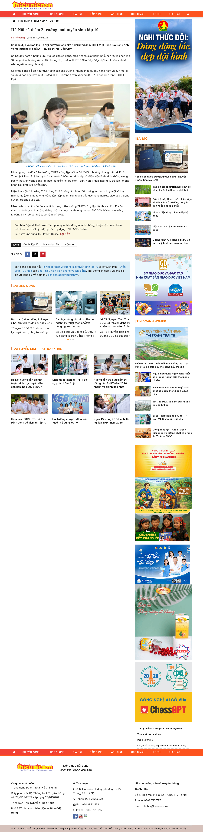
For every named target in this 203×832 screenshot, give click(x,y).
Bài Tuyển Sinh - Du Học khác (37, 349)
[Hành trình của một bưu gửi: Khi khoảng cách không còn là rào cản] (143, 391)
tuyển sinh (69, 244)
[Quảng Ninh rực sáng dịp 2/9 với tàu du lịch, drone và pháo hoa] (143, 242)
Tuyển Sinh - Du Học (46, 20)
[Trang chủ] (14, 21)
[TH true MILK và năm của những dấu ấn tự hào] (143, 405)
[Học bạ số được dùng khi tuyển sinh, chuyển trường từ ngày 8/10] (161, 158)
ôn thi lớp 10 (30, 244)
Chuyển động (30, 14)
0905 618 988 (82, 770)
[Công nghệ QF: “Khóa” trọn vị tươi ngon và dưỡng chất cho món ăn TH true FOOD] (143, 432)
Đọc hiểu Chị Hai (145, 740)
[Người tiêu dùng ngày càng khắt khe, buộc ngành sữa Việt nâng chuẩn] (143, 376)
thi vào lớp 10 (51, 244)
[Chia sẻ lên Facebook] (27, 254)
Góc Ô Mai (137, 14)
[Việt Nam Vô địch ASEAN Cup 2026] (143, 229)
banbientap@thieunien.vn (63, 274)
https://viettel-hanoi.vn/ (168, 745)
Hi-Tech (156, 14)
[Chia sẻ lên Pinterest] (43, 254)
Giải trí (77, 14)
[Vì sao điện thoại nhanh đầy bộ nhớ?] (143, 215)
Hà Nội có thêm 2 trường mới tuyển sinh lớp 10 (69, 266)
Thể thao (174, 14)
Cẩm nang (96, 14)
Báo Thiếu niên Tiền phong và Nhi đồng (62, 270)
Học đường (57, 14)
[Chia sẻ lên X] (35, 254)
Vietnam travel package (149, 734)
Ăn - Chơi (117, 14)
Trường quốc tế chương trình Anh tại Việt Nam (159, 728)
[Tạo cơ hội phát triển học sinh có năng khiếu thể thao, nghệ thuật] (143, 189)
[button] (188, 14)
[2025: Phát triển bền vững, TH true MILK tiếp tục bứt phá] (143, 419)
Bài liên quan (24, 286)
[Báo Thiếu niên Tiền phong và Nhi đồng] (32, 5)
